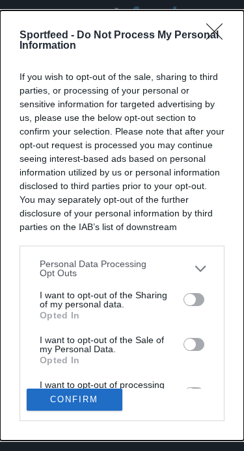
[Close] (218, 35)
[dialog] (122, 225)
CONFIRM (74, 399)
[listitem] (122, 268)
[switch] (193, 299)
